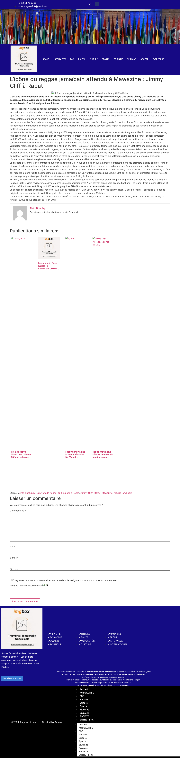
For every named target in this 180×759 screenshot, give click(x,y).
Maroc (97, 492)
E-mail (14, 558)
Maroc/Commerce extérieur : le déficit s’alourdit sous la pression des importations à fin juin (103, 680)
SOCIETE (144, 59)
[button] (97, 4)
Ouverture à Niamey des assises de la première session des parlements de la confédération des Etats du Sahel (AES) (103, 671)
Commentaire (18, 510)
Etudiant (118, 59)
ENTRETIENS (158, 59)
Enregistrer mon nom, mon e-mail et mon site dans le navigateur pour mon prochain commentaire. (64, 580)
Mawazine (107, 492)
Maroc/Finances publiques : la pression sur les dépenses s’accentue (103, 682)
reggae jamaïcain (123, 492)
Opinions (131, 59)
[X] (89, 4)
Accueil (46, 59)
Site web (14, 569)
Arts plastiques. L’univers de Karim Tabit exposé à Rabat (49, 492)
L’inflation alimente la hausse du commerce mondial (103, 677)
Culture (94, 59)
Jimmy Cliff (86, 492)
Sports (105, 59)
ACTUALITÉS (60, 59)
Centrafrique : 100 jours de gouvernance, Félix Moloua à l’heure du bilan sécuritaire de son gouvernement (103, 674)
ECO (72, 59)
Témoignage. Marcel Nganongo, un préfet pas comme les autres (103, 685)
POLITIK (81, 59)
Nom (13, 546)
